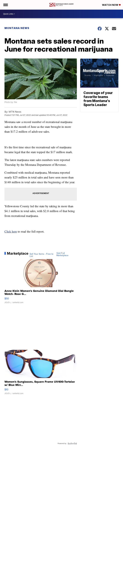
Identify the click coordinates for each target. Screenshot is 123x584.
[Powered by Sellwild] (72, 443)
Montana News (16, 28)
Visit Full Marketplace (62, 254)
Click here (10, 231)
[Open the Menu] (5, 5)
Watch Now (110, 4)
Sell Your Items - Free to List (41, 255)
